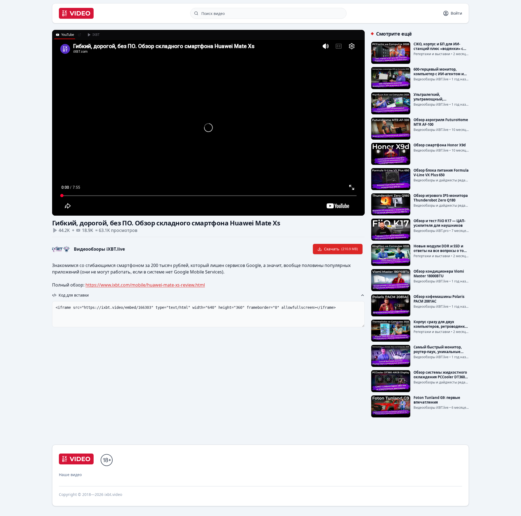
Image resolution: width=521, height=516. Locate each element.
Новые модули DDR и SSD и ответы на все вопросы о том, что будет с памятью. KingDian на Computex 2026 (441, 253)
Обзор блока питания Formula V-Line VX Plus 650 (441, 172)
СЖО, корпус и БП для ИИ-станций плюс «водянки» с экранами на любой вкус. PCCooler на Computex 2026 (438, 51)
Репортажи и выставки (432, 54)
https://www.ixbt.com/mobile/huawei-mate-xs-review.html (145, 285)
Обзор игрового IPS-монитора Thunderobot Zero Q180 (441, 198)
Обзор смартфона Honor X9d (440, 145)
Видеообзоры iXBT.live (99, 249)
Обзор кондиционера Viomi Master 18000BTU (439, 273)
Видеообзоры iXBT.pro (431, 230)
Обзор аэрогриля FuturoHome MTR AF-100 (441, 122)
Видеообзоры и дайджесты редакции (444, 180)
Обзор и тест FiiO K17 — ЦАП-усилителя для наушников (439, 223)
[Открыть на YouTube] (79, 35)
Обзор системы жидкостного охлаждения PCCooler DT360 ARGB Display (440, 377)
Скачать (341, 248)
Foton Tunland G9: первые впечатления (437, 400)
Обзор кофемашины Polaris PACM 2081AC (439, 299)
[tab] (64, 34)
